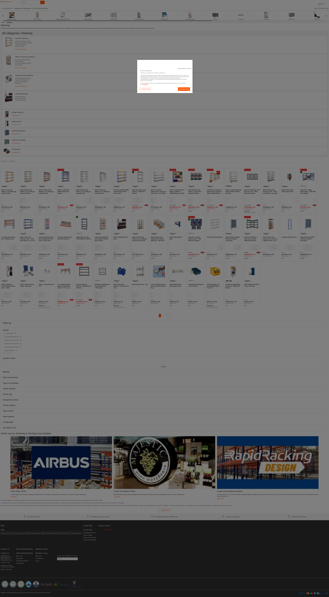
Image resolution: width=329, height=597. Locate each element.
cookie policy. (145, 84)
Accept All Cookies (184, 89)
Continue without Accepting (184, 68)
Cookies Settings (145, 89)
